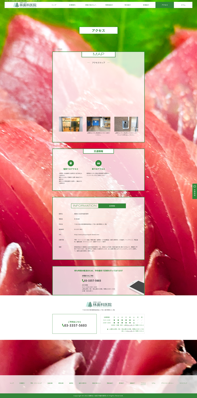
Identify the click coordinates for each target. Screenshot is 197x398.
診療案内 (72, 5)
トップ (54, 5)
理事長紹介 (109, 5)
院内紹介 (128, 5)
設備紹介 (146, 5)
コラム (183, 5)
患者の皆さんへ (90, 5)
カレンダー (130, 325)
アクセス (165, 5)
